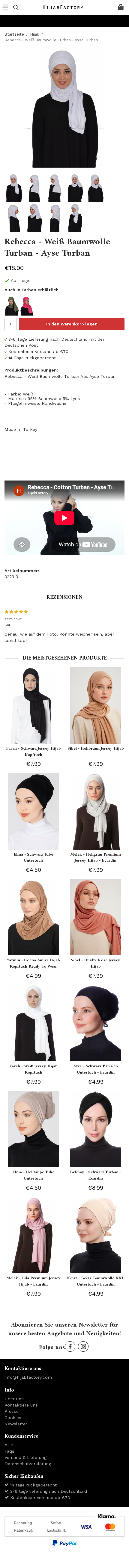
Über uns (14, 1398)
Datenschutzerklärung (27, 1463)
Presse (11, 1411)
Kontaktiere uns (21, 1405)
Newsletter (15, 1423)
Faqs (9, 1451)
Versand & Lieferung (25, 1457)
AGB (9, 1444)
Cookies (12, 1417)
